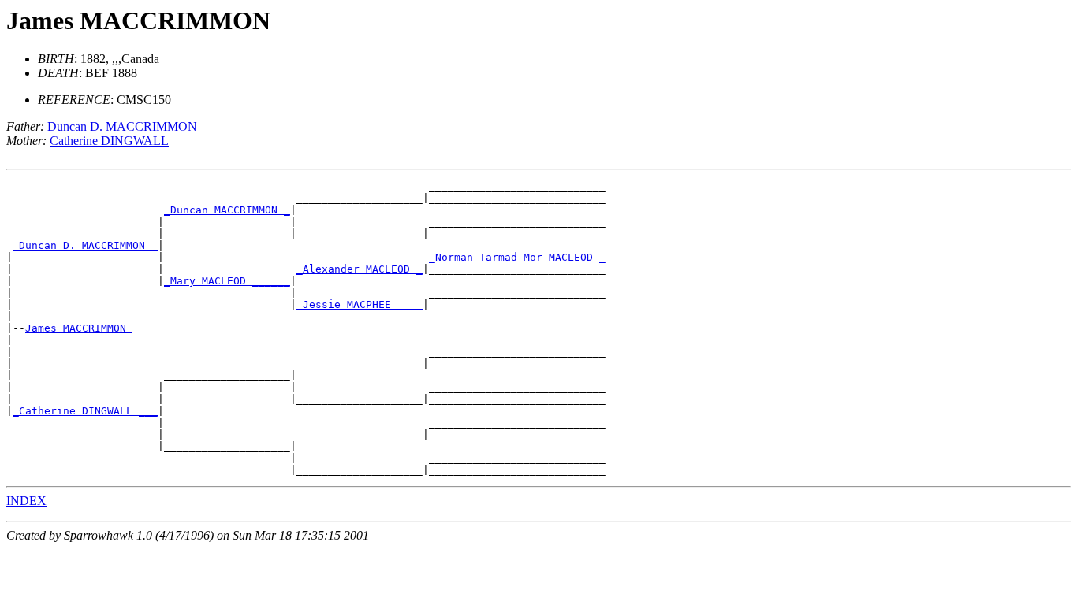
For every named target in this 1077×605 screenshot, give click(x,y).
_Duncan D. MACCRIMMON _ (85, 245)
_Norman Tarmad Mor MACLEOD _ (517, 257)
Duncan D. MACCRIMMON (122, 126)
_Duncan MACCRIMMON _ (227, 210)
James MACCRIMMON (78, 328)
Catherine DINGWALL (109, 140)
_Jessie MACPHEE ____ (359, 304)
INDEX (26, 500)
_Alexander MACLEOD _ (359, 269)
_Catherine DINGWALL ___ (85, 411)
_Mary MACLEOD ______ (227, 281)
